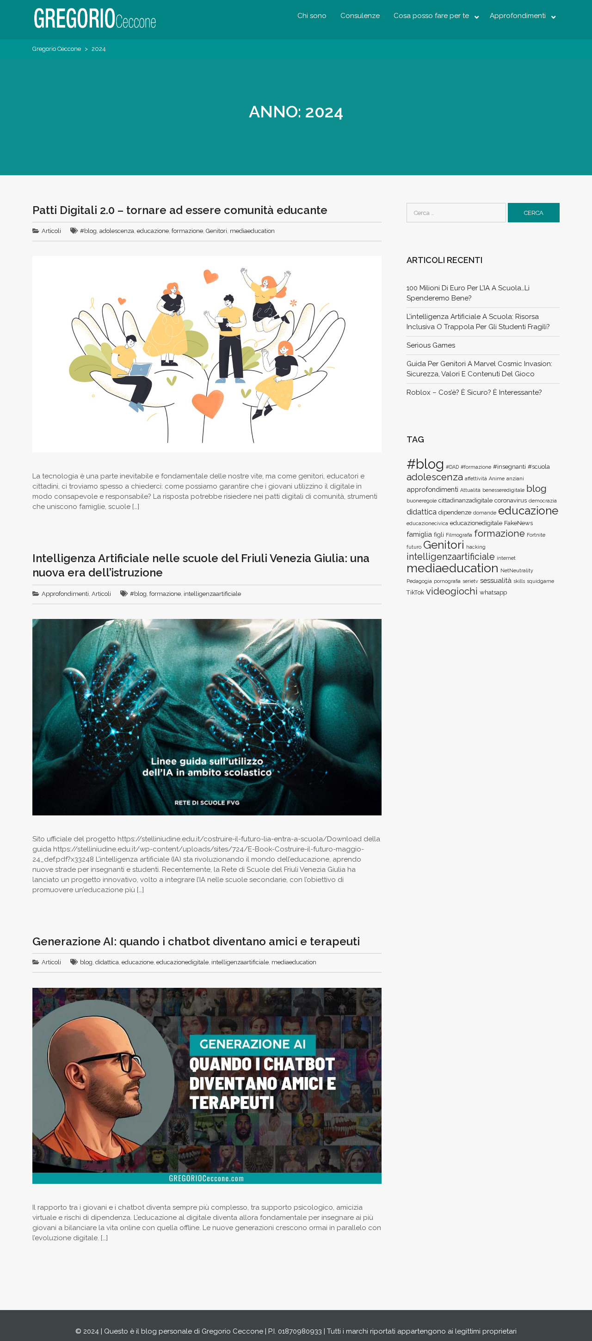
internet (506, 558)
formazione (187, 230)
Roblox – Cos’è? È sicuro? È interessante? (474, 392)
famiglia (419, 534)
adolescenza (116, 230)
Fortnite (536, 535)
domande (484, 512)
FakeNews (518, 523)
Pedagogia (419, 581)
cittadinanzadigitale (465, 500)
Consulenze (360, 16)
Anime (497, 478)
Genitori (216, 230)
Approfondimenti (518, 16)
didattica (107, 962)
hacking (476, 547)
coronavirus (510, 500)
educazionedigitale (182, 962)
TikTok (415, 592)
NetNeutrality (516, 570)
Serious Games (431, 345)
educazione (153, 230)
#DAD (452, 467)
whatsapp (493, 592)
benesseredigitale (503, 490)
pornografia (447, 581)
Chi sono (312, 16)
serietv (470, 581)
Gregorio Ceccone (56, 48)
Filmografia (459, 535)
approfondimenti (432, 489)
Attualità (470, 490)
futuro (414, 547)
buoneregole (422, 500)
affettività (476, 478)
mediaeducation (252, 230)
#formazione (476, 467)
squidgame (540, 581)
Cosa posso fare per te (431, 16)
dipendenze (454, 512)
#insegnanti (509, 466)
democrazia (543, 500)
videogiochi (452, 591)
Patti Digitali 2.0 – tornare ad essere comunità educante (179, 210)
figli (439, 534)
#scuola (539, 466)
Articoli (51, 230)
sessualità (496, 580)
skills (519, 581)
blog (86, 962)
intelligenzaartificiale (212, 593)
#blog (88, 230)
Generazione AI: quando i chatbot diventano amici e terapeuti (196, 941)
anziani (515, 478)
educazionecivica (427, 523)
